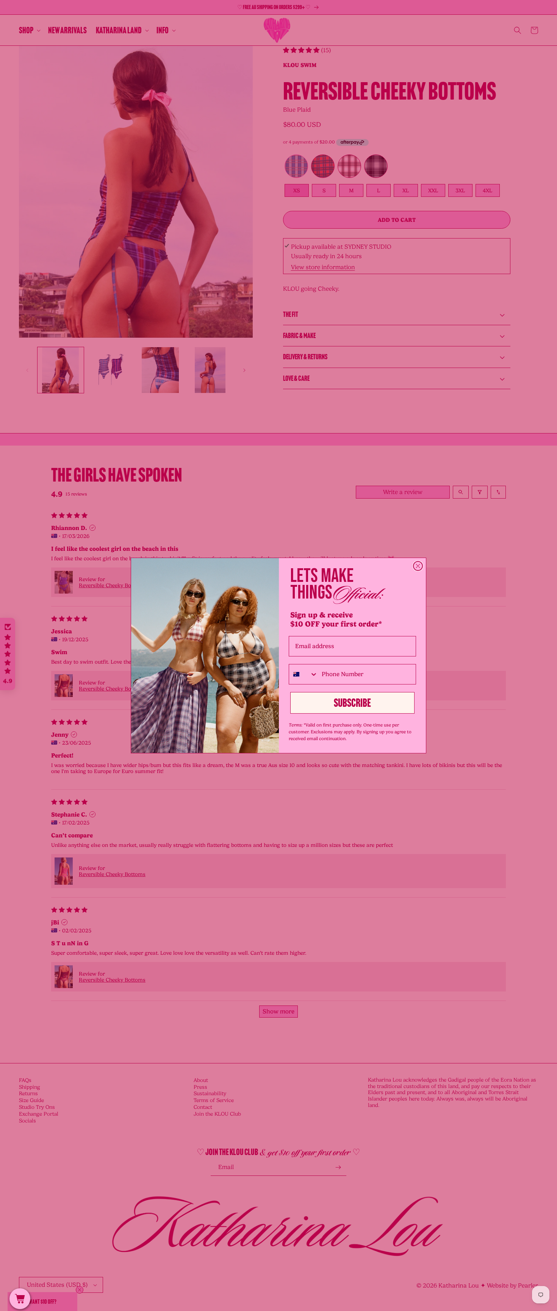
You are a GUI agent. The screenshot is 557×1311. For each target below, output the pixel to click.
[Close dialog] (417, 566)
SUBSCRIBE (352, 703)
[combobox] (303, 674)
